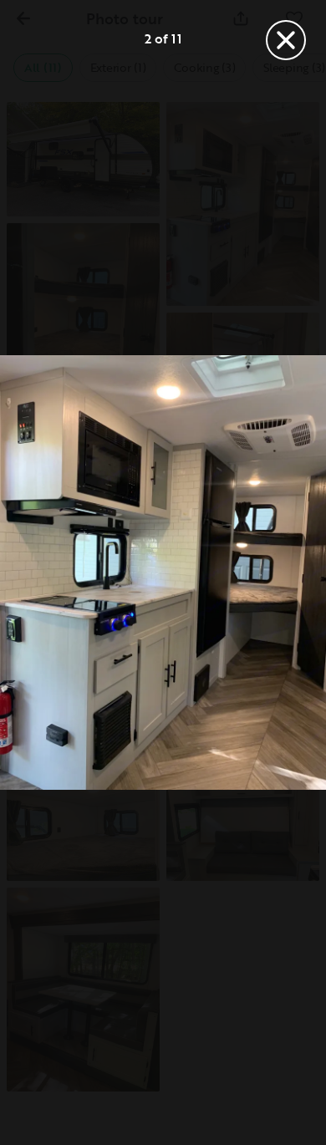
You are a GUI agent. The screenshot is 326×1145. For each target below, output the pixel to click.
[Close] (286, 40)
